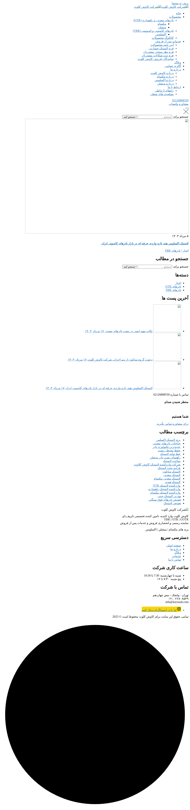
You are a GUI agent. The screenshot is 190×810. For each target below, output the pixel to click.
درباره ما (175, 69)
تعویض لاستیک (172, 503)
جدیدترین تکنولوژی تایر (167, 446)
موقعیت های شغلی (162, 94)
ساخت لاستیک (172, 461)
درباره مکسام (165, 76)
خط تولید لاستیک (170, 454)
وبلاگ (177, 62)
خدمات (176, 556)
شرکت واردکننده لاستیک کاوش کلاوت (157, 464)
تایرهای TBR (172, 250)
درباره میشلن (165, 83)
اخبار (186, 250)
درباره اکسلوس (164, 80)
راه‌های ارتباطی (164, 90)
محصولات (175, 16)
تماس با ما (174, 559)
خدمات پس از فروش (168, 41)
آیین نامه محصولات (162, 44)
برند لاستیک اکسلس (168, 439)
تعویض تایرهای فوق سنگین (164, 499)
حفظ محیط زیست (169, 450)
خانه (178, 13)
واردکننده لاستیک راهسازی (164, 489)
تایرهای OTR (173, 286)
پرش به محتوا (180, 3)
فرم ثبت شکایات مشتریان (158, 55)
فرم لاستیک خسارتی (161, 48)
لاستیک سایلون (171, 471)
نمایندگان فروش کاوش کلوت (156, 59)
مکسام (162, 23)
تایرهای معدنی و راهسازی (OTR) (153, 20)
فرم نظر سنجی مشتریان (158, 51)
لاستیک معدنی (172, 475)
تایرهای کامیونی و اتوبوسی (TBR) (153, 30)
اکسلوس (160, 34)
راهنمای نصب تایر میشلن (165, 457)
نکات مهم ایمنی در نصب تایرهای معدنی (129, 331)
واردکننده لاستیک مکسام (165, 492)
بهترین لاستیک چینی (169, 496)
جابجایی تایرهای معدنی (167, 443)
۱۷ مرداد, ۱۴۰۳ (94, 331)
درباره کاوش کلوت (162, 73)
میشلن (162, 27)
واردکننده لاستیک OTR (167, 485)
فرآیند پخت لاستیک (169, 468)
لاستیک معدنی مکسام (167, 478)
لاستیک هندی (173, 482)
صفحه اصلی (173, 545)
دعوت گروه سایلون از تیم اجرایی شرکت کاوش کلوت (120, 359)
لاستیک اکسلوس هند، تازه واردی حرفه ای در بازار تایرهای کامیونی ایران (145, 243)
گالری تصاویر (173, 66)
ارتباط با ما (174, 87)
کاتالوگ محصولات (163, 37)
